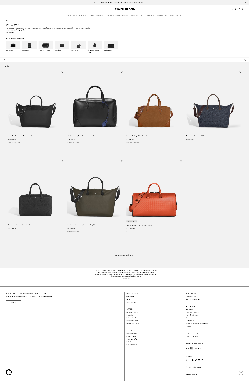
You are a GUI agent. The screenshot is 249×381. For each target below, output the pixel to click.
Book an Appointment (193, 299)
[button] (235, 9)
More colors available (14, 142)
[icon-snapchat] (193, 360)
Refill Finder (130, 342)
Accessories (150, 15)
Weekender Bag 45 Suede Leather (137, 136)
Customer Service (132, 302)
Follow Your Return (132, 323)
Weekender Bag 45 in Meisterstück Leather (81, 136)
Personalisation (131, 333)
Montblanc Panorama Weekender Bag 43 (21, 136)
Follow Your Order (132, 320)
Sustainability (190, 320)
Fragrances (169, 15)
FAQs (128, 299)
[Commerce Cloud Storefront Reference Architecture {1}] (125, 8)
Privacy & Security (192, 336)
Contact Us (130, 296)
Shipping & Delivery (132, 312)
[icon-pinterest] (202, 360)
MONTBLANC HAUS (192, 312)
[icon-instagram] (186, 360)
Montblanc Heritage (192, 315)
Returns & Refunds (132, 318)
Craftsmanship (191, 318)
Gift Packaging (131, 336)
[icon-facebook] (189, 360)
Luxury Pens (83, 15)
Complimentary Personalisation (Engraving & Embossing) (122, 2)
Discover (179, 15)
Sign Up (13, 302)
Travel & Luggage (137, 15)
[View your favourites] (239, 9)
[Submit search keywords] (231, 8)
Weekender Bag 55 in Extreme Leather (139, 225)
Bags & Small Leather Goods (117, 15)
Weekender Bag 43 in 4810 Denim (197, 136)
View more (10, 32)
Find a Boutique (191, 296)
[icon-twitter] (196, 360)
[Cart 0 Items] (242, 9)
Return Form (130, 315)
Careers (188, 326)
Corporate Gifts (131, 339)
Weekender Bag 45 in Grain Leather (20, 225)
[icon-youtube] (199, 360)
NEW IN (69, 15)
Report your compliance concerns (197, 323)
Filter (4, 60)
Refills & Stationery (97, 15)
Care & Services (131, 344)
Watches (160, 15)
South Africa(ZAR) (195, 367)
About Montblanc (192, 309)
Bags (7, 21)
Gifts (75, 15)
